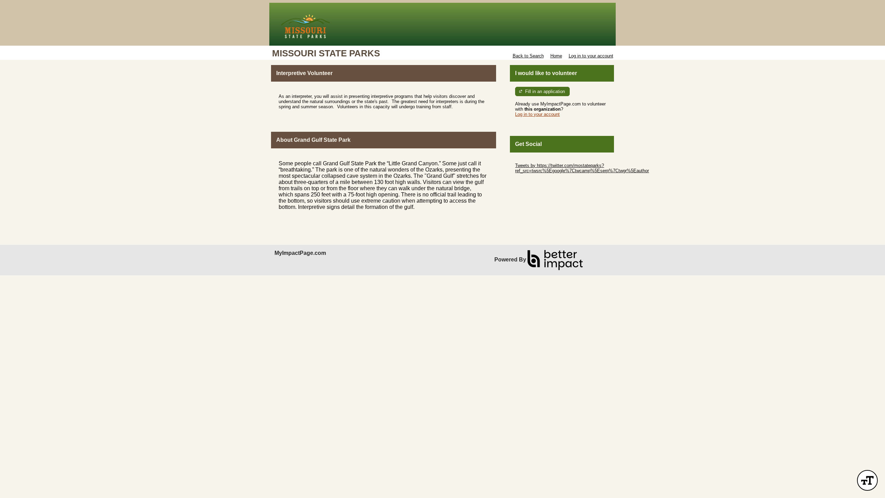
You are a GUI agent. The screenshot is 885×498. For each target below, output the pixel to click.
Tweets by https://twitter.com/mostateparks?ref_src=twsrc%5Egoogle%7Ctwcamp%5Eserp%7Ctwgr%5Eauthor (582, 168)
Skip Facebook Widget (537, 181)
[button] (867, 480)
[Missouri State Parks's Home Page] (442, 24)
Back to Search (528, 55)
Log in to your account (591, 55)
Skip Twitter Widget (534, 160)
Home (556, 55)
